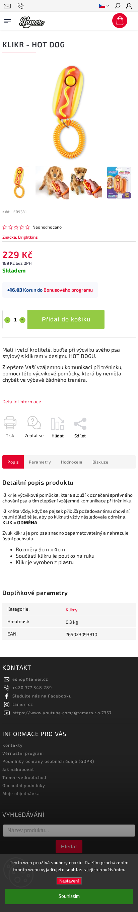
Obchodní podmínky (23, 785)
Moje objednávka (21, 793)
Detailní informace (21, 401)
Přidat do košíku (66, 319)
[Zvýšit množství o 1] (22, 320)
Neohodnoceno (47, 227)
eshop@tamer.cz (30, 679)
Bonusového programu (68, 290)
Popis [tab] (13, 462)
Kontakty (12, 745)
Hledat (69, 846)
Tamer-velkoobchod (24, 777)
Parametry (40, 462)
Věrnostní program (23, 753)
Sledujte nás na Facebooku (42, 695)
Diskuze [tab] (100, 462)
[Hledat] (117, 6)
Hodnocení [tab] (71, 462)
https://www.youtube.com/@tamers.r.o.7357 (62, 712)
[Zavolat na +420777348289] (21, 6)
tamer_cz (22, 704)
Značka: (20, 237)
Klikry (71, 609)
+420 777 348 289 (32, 687)
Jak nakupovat (18, 769)
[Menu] (8, 20)
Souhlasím (69, 896)
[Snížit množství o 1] (7, 320)
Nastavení (69, 881)
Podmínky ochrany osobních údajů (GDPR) (48, 761)
